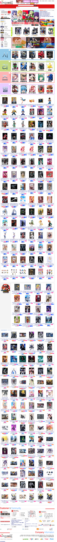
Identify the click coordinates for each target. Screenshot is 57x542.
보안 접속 (3, 10)
